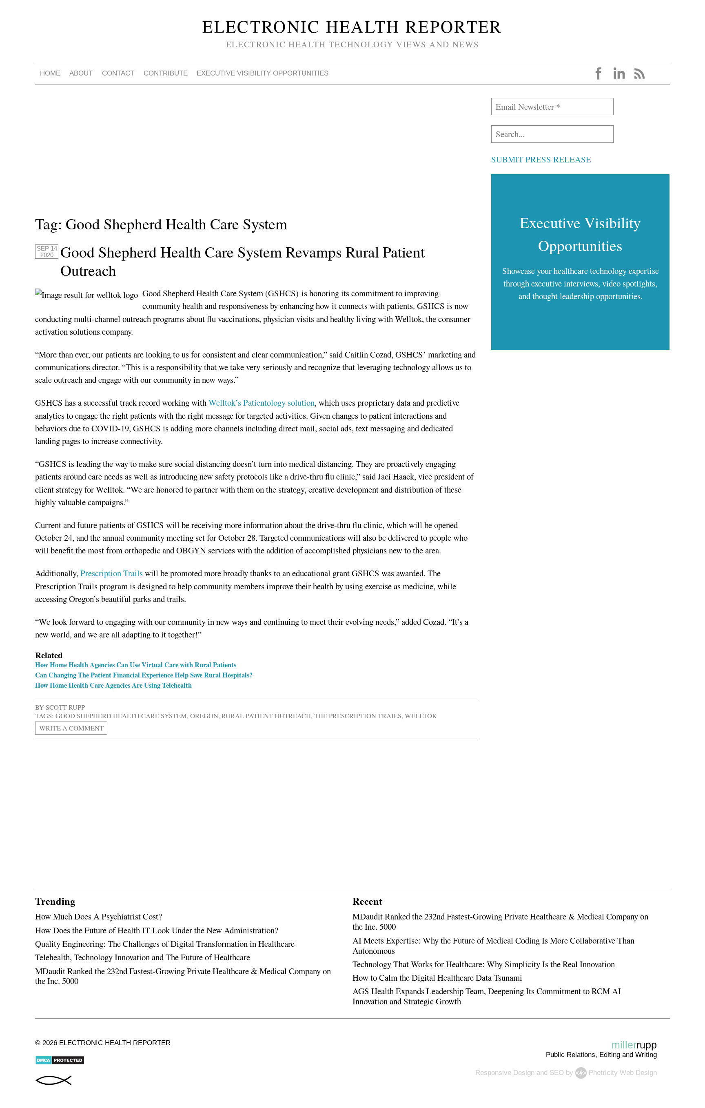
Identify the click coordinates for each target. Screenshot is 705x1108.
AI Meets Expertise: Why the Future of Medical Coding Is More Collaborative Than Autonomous (493, 945)
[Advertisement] (256, 155)
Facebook (598, 73)
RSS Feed (639, 73)
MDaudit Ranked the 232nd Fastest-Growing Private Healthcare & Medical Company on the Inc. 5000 (183, 976)
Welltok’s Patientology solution (261, 402)
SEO (557, 1073)
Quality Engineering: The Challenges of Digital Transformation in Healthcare (165, 943)
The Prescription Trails (357, 715)
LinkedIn (619, 73)
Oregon (204, 715)
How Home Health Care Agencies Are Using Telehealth (113, 685)
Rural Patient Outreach (266, 715)
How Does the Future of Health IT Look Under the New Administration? (156, 930)
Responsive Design (504, 1073)
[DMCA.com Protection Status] (59, 1063)
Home (50, 73)
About (81, 73)
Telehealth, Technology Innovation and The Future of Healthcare (142, 957)
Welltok (421, 715)
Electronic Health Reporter (352, 26)
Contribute (166, 73)
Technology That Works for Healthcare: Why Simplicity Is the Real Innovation (483, 964)
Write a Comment (71, 728)
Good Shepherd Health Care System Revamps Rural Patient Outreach (242, 261)
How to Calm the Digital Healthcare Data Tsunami (437, 977)
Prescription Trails (111, 573)
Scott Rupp (65, 707)
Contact (118, 73)
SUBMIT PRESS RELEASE (541, 159)
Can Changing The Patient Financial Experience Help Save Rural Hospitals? (144, 675)
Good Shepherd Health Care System (121, 715)
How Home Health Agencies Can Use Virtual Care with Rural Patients (135, 664)
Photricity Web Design (623, 1073)
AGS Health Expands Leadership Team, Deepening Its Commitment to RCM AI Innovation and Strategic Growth (486, 996)
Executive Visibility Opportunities (262, 73)
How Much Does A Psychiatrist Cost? (98, 916)
